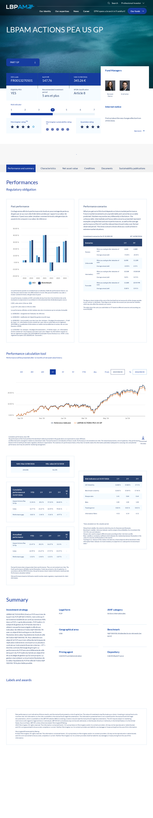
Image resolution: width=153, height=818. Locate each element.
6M (42, 372)
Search (114, 3)
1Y (53, 372)
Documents (107, 168)
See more (137, 131)
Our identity (45, 11)
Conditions (89, 168)
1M (21, 372)
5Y (73, 372)
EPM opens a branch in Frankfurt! (109, 11)
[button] (143, 440)
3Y (63, 372)
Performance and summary (21, 168)
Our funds (135, 11)
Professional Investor (131, 3)
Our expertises (62, 11)
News (76, 11)
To (130, 372)
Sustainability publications (132, 168)
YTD (84, 372)
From (107, 372)
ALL (95, 372)
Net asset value (70, 168)
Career (86, 11)
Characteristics (48, 168)
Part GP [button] (15, 62)
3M (32, 372)
